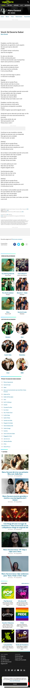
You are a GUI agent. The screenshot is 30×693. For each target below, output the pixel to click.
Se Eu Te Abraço (8, 402)
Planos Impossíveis (8, 382)
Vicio (5, 399)
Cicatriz (5, 404)
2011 (7, 214)
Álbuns (7, 16)
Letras (2, 16)
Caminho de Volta (8, 420)
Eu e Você (6, 410)
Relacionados (19, 16)
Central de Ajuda (19, 656)
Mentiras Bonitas (8, 441)
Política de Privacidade (20, 660)
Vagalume (7, 2)
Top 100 (9, 5)
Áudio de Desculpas (8, 397)
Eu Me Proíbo (7, 415)
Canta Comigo (7, 428)
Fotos (12, 16)
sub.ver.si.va (7, 439)
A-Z (22, 5)
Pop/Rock (13, 12)
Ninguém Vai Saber (8, 423)
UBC (27, 209)
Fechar (15, 684)
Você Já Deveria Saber (9, 433)
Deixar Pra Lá (7, 446)
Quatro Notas (7, 418)
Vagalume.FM (25, 583)
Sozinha (6, 431)
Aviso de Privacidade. (15, 681)
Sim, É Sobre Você (8, 412)
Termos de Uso (18, 658)
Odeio (5, 387)
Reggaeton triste (8, 436)
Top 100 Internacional (6, 661)
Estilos (16, 5)
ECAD (2, 215)
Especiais (3, 656)
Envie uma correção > (17, 239)
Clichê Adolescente (8, 425)
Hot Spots (3, 658)
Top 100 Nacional (5, 660)
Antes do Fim (7, 394)
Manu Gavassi (14, 10)
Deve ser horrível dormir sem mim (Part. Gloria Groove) (15, 390)
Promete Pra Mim (8, 407)
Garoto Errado (7, 385)
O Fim (5, 444)
